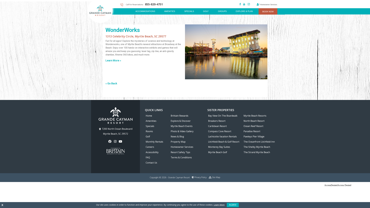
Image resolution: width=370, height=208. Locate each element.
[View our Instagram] (115, 141)
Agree (233, 204)
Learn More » (113, 60)
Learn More (219, 204)
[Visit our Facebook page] (110, 141)
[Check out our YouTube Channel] (121, 141)
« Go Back (111, 83)
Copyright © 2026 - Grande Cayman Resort (170, 177)
